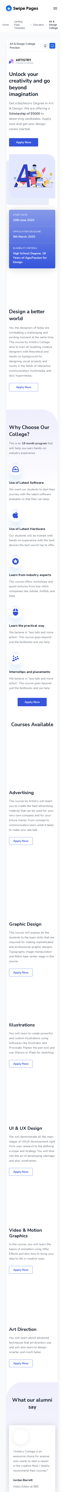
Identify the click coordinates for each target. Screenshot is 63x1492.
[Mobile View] (45, 46)
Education (38, 24)
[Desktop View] (52, 46)
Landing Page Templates (19, 24)
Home (6, 24)
